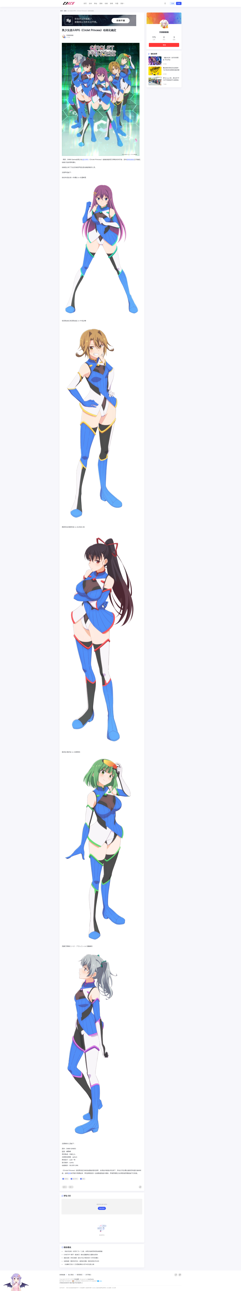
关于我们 (88, 1275)
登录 (178, 3)
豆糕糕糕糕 (164, 32)
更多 (122, 3)
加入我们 (71, 1275)
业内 (90, 3)
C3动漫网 (76, 1279)
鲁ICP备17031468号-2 (65, 1281)
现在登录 (101, 1208)
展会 (95, 3)
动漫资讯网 (88, 1287)
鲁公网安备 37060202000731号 (83, 1281)
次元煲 (114, 1287)
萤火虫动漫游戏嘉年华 (72, 1287)
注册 (172, 3)
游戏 (111, 3)
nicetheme (90, 1279)
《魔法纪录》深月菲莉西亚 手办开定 (170, 59)
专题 (116, 3)
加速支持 (94, 1281)
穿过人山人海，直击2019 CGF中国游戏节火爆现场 (171, 79)
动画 (106, 3)
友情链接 (62, 1275)
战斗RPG (85, 159)
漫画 (100, 3)
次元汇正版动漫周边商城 (99, 1287)
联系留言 (79, 1275)
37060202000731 (64, 1283)
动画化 (132, 159)
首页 (85, 3)
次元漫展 (108, 1287)
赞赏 (164, 45)
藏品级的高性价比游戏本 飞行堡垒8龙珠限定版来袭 (171, 69)
